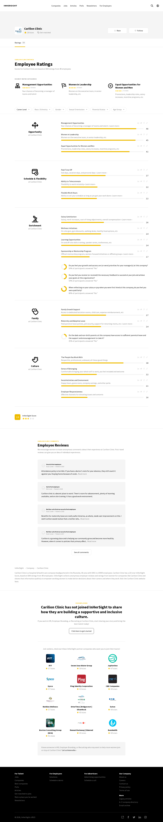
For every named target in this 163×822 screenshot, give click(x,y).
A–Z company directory (128, 802)
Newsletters (92, 6)
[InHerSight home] (10, 6)
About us (122, 777)
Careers (122, 780)
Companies (56, 6)
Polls (81, 6)
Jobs (65, 6)
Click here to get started (81, 631)
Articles (73, 6)
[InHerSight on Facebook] (128, 817)
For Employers (106, 6)
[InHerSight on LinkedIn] (140, 817)
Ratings (20, 42)
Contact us (123, 783)
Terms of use (124, 790)
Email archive (124, 805)
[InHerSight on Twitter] (134, 817)
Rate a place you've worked (26, 797)
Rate (119, 30)
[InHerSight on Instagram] (145, 817)
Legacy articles (125, 799)
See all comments (81, 552)
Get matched (45, 32)
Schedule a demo (56, 780)
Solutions (53, 777)
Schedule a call (90, 780)
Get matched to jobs (23, 793)
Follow (140, 30)
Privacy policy (124, 787)
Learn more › (114, 126)
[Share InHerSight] (122, 817)
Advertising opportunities (94, 777)
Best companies (21, 783)
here (16, 581)
